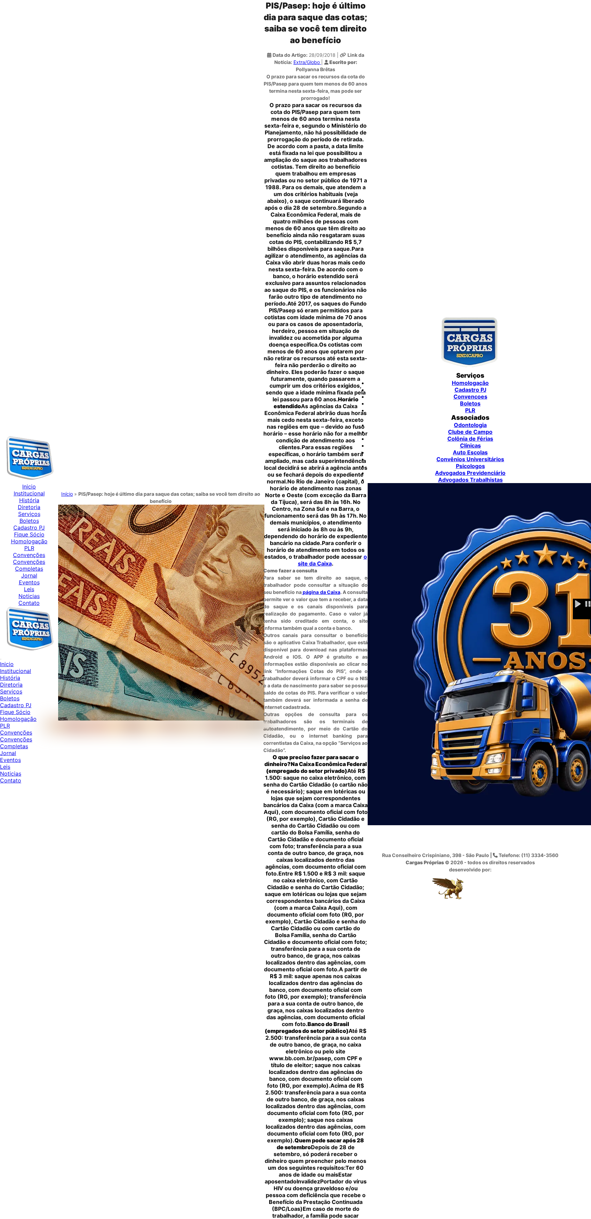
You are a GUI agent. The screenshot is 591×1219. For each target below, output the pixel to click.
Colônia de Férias (470, 438)
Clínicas (470, 445)
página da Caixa (321, 592)
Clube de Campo (470, 431)
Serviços (29, 513)
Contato (29, 602)
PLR (29, 548)
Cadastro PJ (29, 527)
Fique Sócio (29, 534)
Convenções (29, 555)
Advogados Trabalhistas (470, 479)
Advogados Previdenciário (470, 472)
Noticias (29, 596)
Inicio (29, 486)
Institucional (29, 493)
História (29, 500)
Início (67, 494)
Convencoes (470, 396)
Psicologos (470, 466)
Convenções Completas (29, 565)
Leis (29, 589)
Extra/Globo (307, 62)
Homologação (29, 541)
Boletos (29, 520)
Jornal (29, 575)
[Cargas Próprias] (29, 479)
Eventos (29, 582)
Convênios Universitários (470, 459)
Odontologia (470, 425)
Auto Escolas (470, 452)
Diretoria (29, 507)
